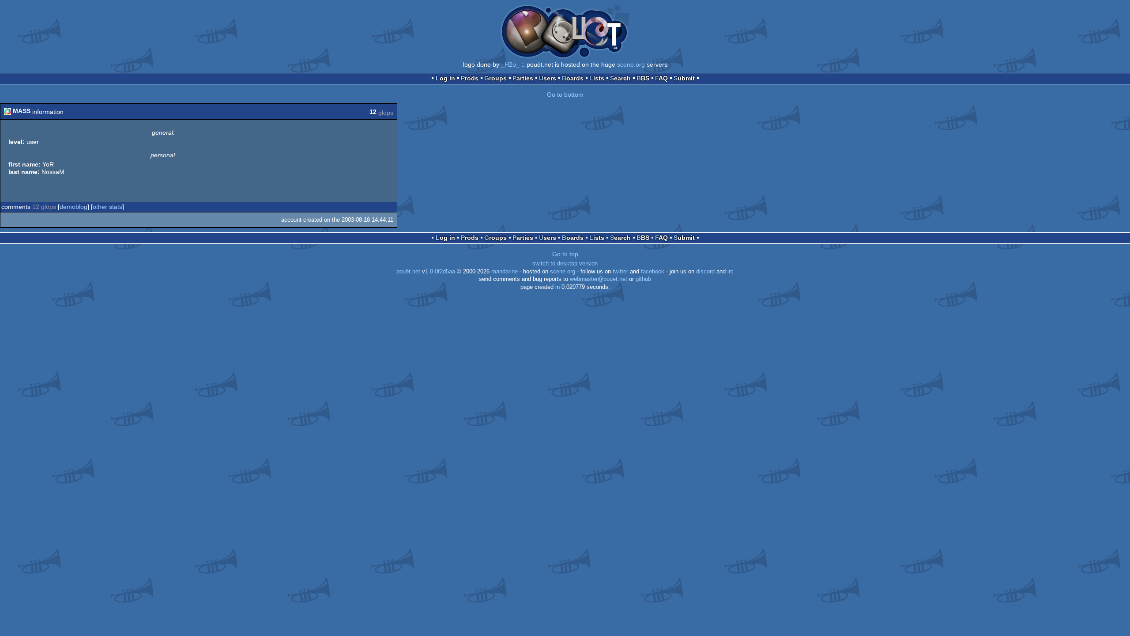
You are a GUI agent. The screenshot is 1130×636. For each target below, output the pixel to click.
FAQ (661, 78)
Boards (573, 78)
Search (620, 78)
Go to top (565, 253)
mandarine (504, 272)
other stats (107, 206)
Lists (596, 78)
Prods (469, 78)
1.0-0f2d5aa (440, 272)
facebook (652, 272)
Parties (522, 78)
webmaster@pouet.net (598, 279)
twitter (620, 272)
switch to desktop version (565, 264)
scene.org (631, 64)
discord (705, 272)
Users (547, 78)
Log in (445, 78)
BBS (643, 78)
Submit (684, 78)
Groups (495, 78)
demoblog (73, 206)
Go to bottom (565, 94)
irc (730, 272)
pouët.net (408, 272)
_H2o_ (510, 64)
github (643, 279)
